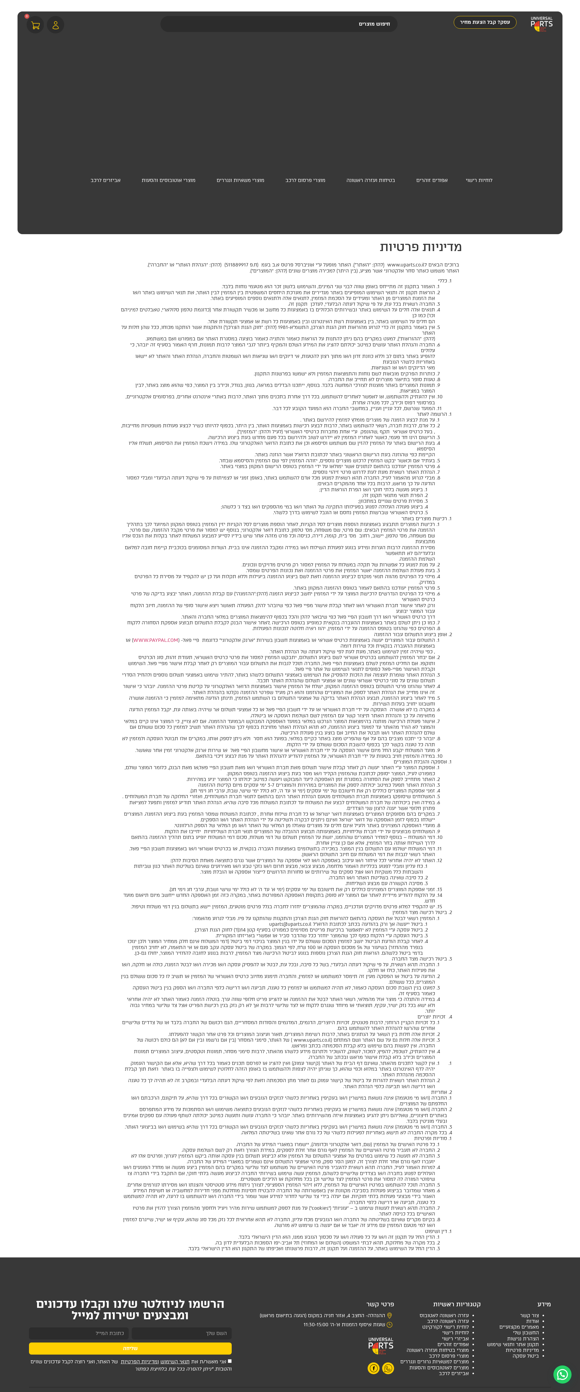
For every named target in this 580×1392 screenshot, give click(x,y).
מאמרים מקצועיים (519, 1327)
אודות (532, 1321)
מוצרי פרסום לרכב (449, 1356)
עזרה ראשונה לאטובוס (444, 1315)
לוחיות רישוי (455, 1333)
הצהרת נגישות (523, 1339)
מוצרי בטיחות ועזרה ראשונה (438, 1350)
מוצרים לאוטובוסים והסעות (439, 1368)
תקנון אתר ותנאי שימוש (513, 1344)
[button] (479, 182)
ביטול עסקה (526, 1356)
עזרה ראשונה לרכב (448, 1321)
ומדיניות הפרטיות (140, 1362)
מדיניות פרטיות (522, 1350)
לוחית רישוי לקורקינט (445, 1327)
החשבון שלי (526, 1333)
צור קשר (529, 1315)
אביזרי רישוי (455, 1339)
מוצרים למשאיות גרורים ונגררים (434, 1362)
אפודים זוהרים (453, 1344)
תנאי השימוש (175, 1362)
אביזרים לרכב (454, 1373)
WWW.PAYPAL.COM (155, 640)
